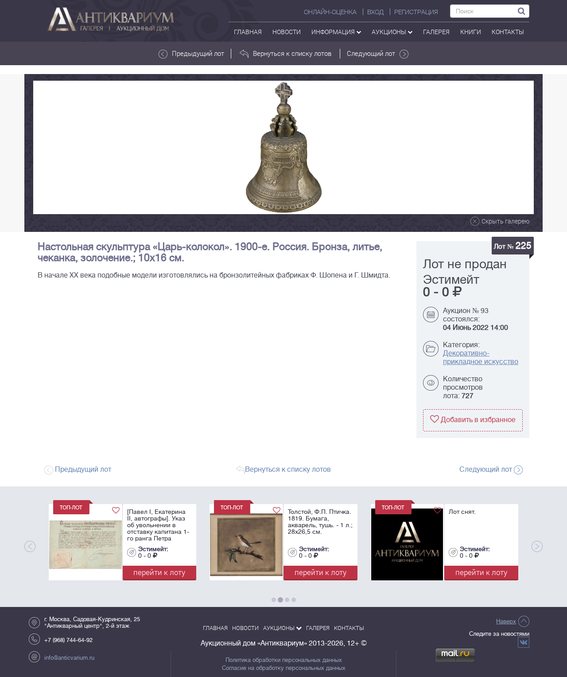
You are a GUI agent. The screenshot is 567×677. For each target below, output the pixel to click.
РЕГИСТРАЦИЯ (416, 12)
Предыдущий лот (198, 53)
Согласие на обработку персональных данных (284, 668)
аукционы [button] (390, 31)
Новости (286, 31)
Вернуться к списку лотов (292, 53)
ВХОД (375, 12)
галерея (436, 31)
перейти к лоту (134, 572)
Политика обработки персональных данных (283, 660)
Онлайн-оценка (330, 12)
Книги (470, 31)
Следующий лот (371, 53)
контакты (508, 31)
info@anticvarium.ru (69, 657)
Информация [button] (333, 31)
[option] (283, 147)
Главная (248, 31)
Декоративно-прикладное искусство (480, 357)
